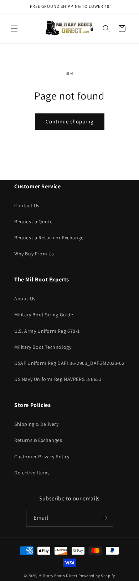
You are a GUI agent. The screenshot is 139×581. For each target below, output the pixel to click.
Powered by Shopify (96, 575)
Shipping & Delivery (36, 424)
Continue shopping (70, 121)
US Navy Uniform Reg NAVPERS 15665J (58, 379)
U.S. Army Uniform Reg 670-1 (46, 331)
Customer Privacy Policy (42, 456)
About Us (25, 298)
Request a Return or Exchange (49, 237)
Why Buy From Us (34, 253)
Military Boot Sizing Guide (43, 314)
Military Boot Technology (42, 347)
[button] (14, 28)
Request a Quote (33, 221)
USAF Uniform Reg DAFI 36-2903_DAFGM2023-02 (69, 363)
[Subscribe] (105, 518)
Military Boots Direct (58, 575)
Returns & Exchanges (38, 440)
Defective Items (32, 472)
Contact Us (27, 205)
